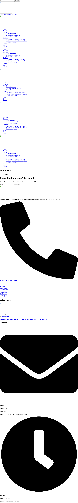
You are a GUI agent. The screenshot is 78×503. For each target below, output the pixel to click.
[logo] (6, 13)
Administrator (5, 316)
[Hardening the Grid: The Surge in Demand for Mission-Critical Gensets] (5, 313)
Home (1, 174)
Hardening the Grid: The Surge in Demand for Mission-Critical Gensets (23, 319)
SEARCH (17, 0)
